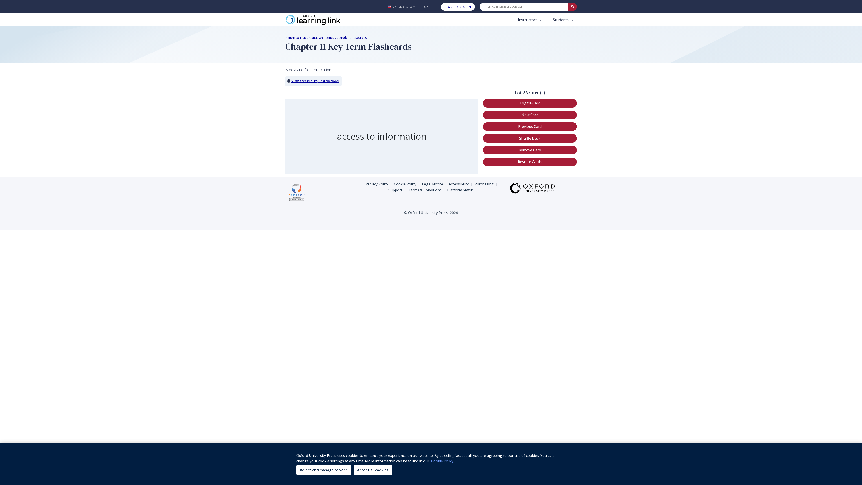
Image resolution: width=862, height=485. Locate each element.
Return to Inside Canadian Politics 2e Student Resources (326, 37)
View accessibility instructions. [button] (315, 81)
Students (561, 19)
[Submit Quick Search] (572, 7)
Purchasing (484, 184)
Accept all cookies (372, 469)
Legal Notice (432, 184)
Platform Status (460, 189)
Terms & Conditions (425, 189)
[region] (381, 136)
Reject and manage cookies (324, 469)
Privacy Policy (377, 184)
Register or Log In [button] (458, 7)
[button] (401, 6)
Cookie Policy (405, 184)
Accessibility (459, 184)
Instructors (528, 19)
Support (429, 7)
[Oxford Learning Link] (319, 19)
